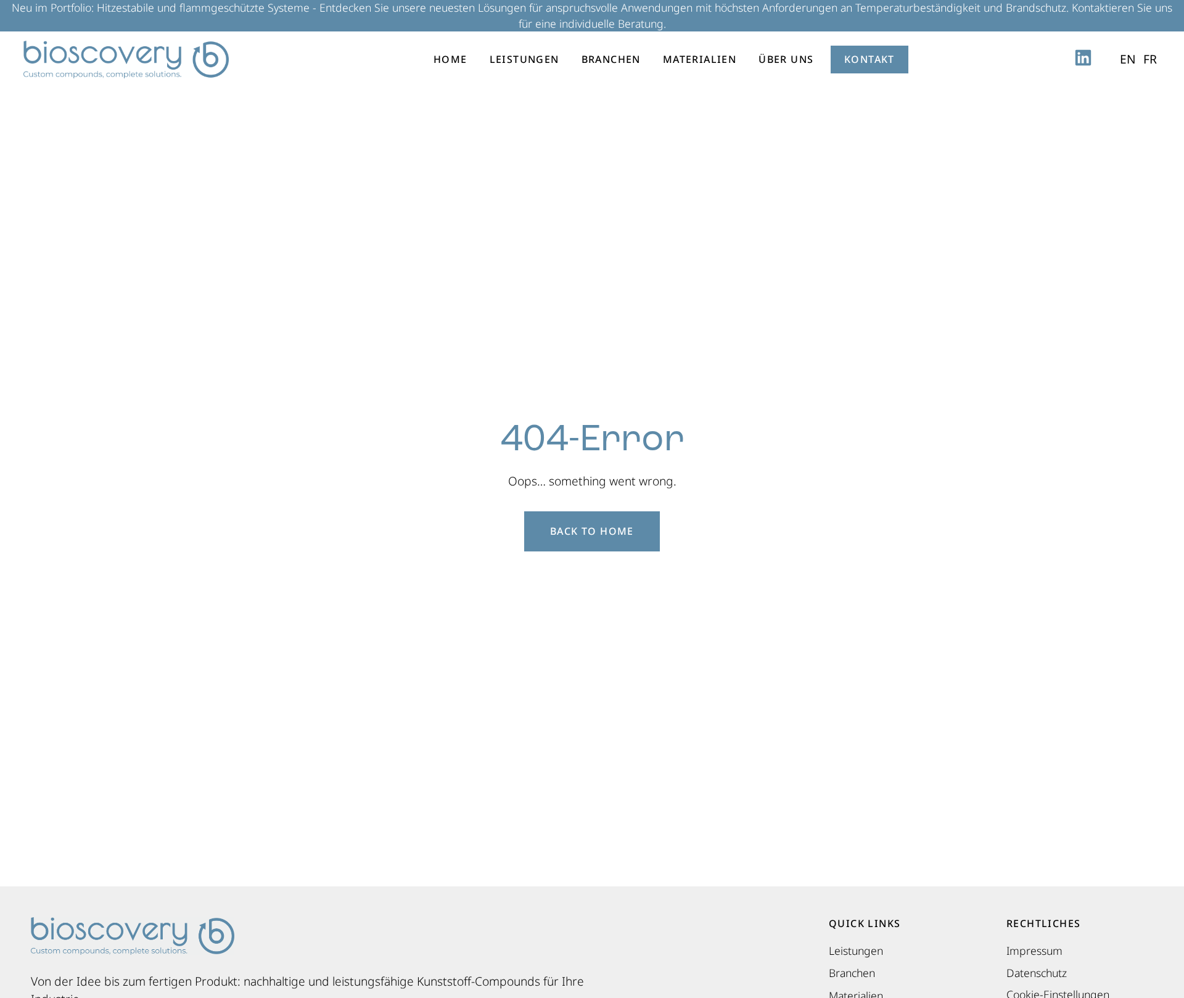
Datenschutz (1036, 972)
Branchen (611, 59)
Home (450, 59)
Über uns (785, 59)
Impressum (1034, 950)
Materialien (699, 59)
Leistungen (524, 59)
